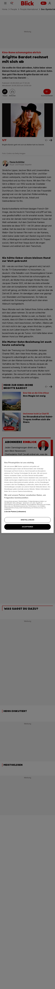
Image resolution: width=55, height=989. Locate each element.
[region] (27, 494)
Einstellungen (27, 520)
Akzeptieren (27, 527)
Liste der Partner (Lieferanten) (15, 511)
